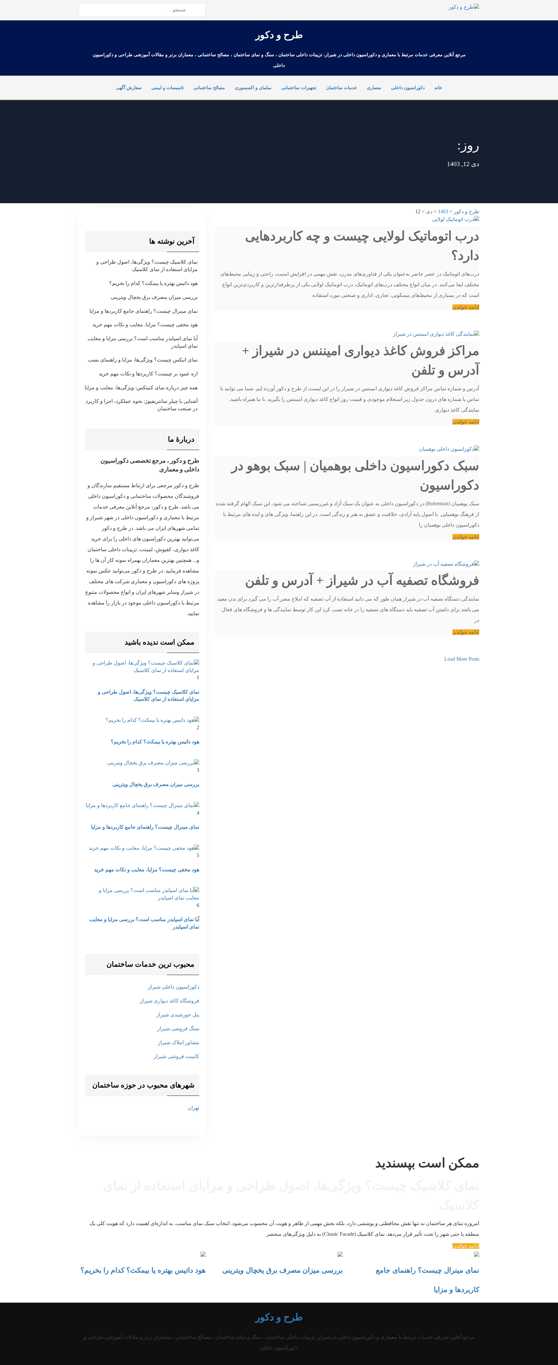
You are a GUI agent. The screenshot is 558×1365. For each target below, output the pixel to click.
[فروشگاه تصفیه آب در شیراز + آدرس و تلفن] (446, 563)
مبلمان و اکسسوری (253, 87)
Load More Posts (461, 659)
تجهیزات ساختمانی (298, 87)
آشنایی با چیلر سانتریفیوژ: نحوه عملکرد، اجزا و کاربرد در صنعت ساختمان (142, 404)
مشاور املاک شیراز (178, 1042)
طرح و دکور (279, 34)
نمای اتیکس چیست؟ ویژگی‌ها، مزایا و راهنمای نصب (143, 359)
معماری (374, 87)
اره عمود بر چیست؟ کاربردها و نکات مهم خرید (148, 373)
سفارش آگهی (129, 87)
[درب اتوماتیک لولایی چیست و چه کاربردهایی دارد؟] (455, 219)
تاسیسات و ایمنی (167, 87)
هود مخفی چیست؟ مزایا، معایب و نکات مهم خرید (145, 324)
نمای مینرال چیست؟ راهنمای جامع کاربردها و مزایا (143, 311)
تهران (193, 1107)
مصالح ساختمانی (209, 87)
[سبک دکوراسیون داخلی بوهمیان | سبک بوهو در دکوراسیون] (449, 448)
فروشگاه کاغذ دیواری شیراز (169, 1000)
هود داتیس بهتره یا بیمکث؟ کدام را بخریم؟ (153, 283)
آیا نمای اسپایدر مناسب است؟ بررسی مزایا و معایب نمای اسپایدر (143, 342)
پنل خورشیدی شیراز (177, 1014)
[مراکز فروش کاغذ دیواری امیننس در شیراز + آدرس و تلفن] (436, 333)
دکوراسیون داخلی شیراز (173, 987)
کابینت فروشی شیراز (176, 1056)
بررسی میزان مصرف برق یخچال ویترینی (154, 297)
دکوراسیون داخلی (408, 87)
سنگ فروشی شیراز (178, 1028)
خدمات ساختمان (341, 87)
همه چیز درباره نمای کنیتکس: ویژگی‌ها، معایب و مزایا (141, 387)
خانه (438, 87)
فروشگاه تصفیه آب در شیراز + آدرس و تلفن (362, 580)
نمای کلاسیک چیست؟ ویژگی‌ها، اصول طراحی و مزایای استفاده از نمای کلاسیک (147, 265)
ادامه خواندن (465, 307)
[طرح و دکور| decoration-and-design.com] (464, 6)
